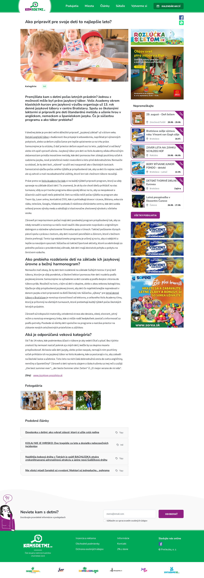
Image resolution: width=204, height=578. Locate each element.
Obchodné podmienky (87, 543)
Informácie (123, 538)
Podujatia (72, 6)
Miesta (89, 6)
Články (104, 6)
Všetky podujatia (145, 215)
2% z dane (122, 549)
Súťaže (120, 6)
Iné (44, 86)
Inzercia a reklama (86, 538)
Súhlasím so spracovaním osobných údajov (127, 520)
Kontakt (121, 543)
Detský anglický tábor (37, 137)
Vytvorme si (139, 6)
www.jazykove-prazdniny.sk (47, 375)
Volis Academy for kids (54, 180)
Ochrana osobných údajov (89, 549)
